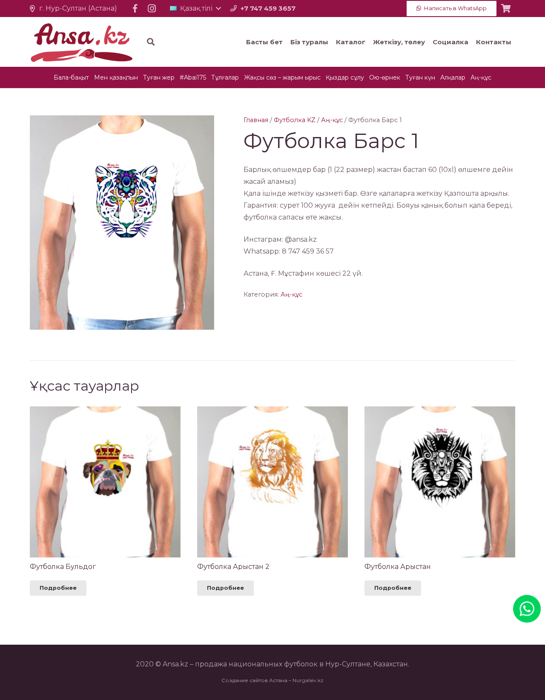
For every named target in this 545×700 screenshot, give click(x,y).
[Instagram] (152, 8)
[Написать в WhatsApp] (527, 601)
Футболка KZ (295, 120)
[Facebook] (134, 8)
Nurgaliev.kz (308, 680)
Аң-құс (332, 120)
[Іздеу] (150, 41)
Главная (256, 120)
